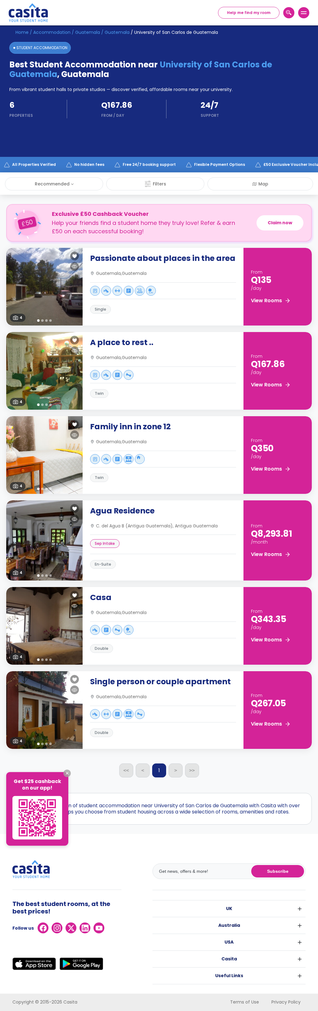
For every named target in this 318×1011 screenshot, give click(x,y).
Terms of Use (244, 1002)
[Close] (67, 773)
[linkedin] (85, 927)
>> (192, 770)
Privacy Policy (286, 1002)
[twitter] (71, 927)
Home (22, 32)
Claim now (280, 223)
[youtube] (98, 927)
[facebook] (43, 927)
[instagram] (57, 927)
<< (126, 770)
